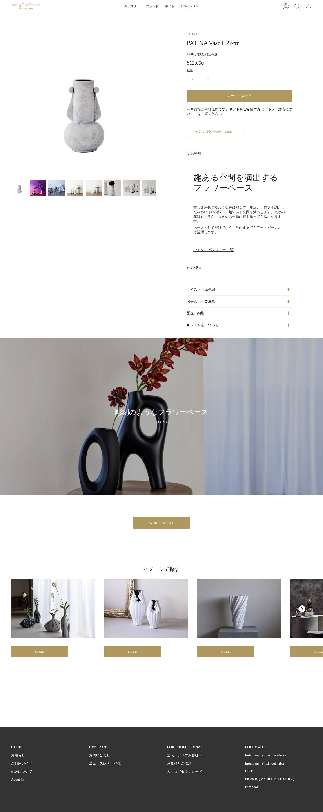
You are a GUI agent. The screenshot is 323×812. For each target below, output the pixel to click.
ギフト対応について (202, 325)
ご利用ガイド (21, 763)
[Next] (302, 608)
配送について (21, 771)
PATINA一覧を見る (162, 522)
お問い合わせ (99, 755)
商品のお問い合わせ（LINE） (215, 131)
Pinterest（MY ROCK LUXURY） (270, 779)
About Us (18, 779)
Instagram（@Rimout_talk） (265, 763)
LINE (249, 771)
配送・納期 (195, 313)
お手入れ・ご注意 (201, 301)
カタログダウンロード (184, 771)
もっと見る (194, 267)
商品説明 (194, 153)
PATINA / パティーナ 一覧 (213, 250)
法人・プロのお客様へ (184, 755)
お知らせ (18, 755)
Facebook (252, 787)
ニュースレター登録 (105, 763)
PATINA (192, 34)
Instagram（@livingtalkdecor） (267, 755)
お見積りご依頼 (179, 763)
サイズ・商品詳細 (201, 289)
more (39, 651)
